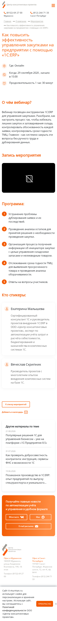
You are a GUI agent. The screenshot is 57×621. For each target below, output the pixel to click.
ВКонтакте (14, 517)
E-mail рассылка (26, 526)
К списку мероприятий (15, 404)
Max (38, 517)
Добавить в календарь (12, 412)
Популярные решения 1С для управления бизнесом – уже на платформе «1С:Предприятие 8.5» (26, 438)
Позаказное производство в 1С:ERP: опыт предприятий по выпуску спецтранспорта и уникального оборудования (28, 479)
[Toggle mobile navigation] (53, 5)
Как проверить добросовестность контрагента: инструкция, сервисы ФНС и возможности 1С (27, 458)
